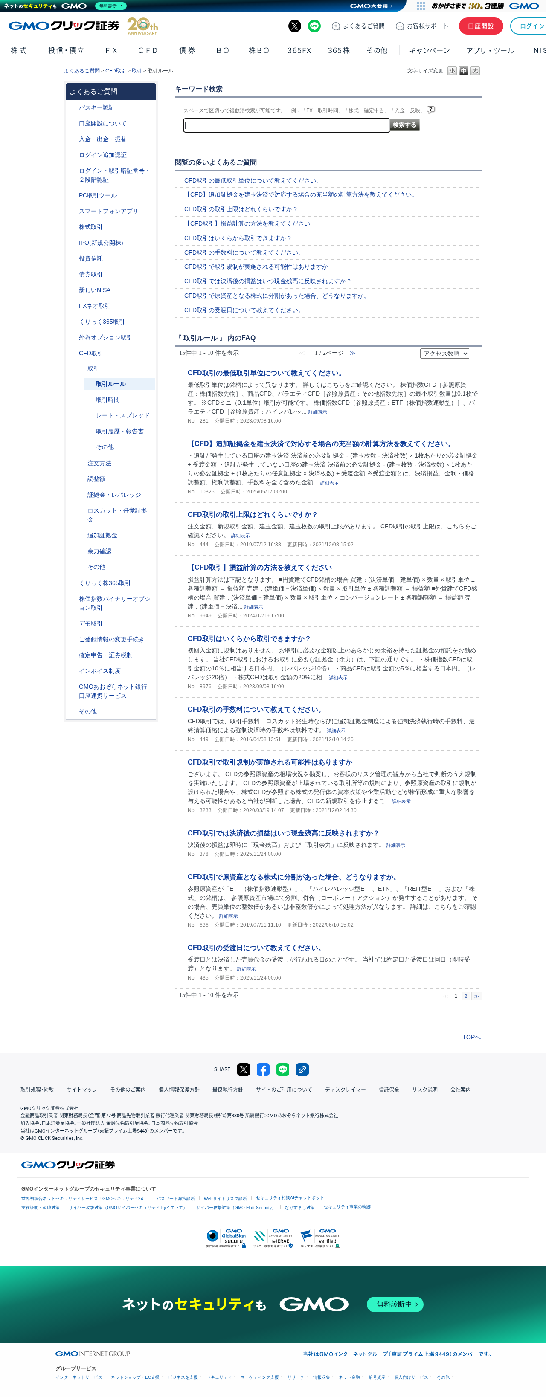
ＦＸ (111, 50)
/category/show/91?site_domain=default (73, 123)
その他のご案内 (128, 1090)
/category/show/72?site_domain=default (73, 227)
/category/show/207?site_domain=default (73, 195)
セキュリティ (219, 1377)
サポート (428, 26)
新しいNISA (94, 290)
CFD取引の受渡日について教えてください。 (244, 310)
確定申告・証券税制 (106, 655)
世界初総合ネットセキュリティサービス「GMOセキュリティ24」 (84, 1198)
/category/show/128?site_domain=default (73, 686)
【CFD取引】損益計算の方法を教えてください (247, 223)
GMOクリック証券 (83, 26)
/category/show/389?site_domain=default (73, 274)
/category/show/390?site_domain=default (73, 671)
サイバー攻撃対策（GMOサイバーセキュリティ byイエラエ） (128, 1207)
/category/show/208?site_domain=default (73, 211)
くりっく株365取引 (105, 583)
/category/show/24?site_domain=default (73, 305)
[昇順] (474, 350)
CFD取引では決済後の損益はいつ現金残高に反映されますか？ (268, 281)
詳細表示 (317, 411)
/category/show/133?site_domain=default (73, 598)
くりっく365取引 (102, 321)
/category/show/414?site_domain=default (73, 107)
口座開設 (481, 26)
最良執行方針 (227, 1090)
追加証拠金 (102, 535)
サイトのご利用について (284, 1090)
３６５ (339, 50)
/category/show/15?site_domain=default (81, 510)
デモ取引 (91, 623)
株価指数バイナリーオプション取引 (115, 603)
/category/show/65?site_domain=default (73, 337)
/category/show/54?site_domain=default (73, 170)
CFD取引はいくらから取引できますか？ (238, 238)
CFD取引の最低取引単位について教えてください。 (253, 180)
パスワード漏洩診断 (176, 1198)
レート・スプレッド (123, 415)
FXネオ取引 (94, 305)
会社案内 (460, 1090)
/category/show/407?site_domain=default (73, 583)
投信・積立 (66, 50)
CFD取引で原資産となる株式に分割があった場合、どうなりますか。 (277, 295)
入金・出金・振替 (103, 139)
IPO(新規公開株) (101, 242)
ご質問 (364, 26)
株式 (19, 50)
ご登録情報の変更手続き (112, 639)
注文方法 (99, 463)
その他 (105, 446)
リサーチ (296, 1377)
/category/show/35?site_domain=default (73, 321)
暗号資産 (377, 1377)
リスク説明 (425, 1090)
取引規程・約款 (37, 1090)
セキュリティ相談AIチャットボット (290, 1197)
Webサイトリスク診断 (225, 1198)
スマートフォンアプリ (109, 211)
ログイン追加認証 (103, 154)
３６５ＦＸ (299, 50)
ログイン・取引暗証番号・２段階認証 (115, 175)
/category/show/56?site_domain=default (73, 639)
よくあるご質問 (82, 71)
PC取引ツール (98, 195)
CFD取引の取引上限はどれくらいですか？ (241, 209)
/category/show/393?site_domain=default (73, 290)
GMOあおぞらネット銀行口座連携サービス (113, 691)
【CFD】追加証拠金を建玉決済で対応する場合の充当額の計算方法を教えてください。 (301, 194)
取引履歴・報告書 (120, 431)
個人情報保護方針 (179, 1090)
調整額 (96, 478)
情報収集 (321, 1377)
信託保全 (389, 1090)
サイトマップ (82, 1090)
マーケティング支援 (260, 1377)
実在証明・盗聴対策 (40, 1207)
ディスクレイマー (345, 1090)
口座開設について (103, 123)
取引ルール (111, 383)
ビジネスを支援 (183, 1377)
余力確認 (99, 551)
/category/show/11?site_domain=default (73, 353)
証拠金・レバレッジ (114, 494)
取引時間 (108, 399)
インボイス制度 (100, 670)
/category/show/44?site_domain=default (73, 711)
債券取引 (91, 274)
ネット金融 (349, 1377)
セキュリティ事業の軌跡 (347, 1206)
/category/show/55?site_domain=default (73, 139)
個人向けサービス (411, 1377)
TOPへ (471, 1037)
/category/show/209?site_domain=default (73, 623)
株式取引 (91, 226)
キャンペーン (429, 50)
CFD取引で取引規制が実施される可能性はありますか (256, 266)
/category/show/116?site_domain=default (73, 258)
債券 (188, 50)
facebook (263, 1069)
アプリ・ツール (490, 50)
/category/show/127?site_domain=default (73, 655)
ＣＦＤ (148, 50)
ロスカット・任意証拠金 (117, 515)
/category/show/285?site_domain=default (81, 463)
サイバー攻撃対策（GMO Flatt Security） (236, 1207)
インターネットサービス (78, 1377)
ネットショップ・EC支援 (135, 1377)
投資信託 (91, 258)
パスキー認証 (97, 107)
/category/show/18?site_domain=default (81, 368)
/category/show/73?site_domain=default (73, 242)
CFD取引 (115, 71)
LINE (314, 26)
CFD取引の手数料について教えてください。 (244, 252)
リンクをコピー (302, 1069)
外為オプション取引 (106, 337)
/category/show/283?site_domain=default (81, 479)
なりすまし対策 (300, 1207)
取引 (137, 71)
